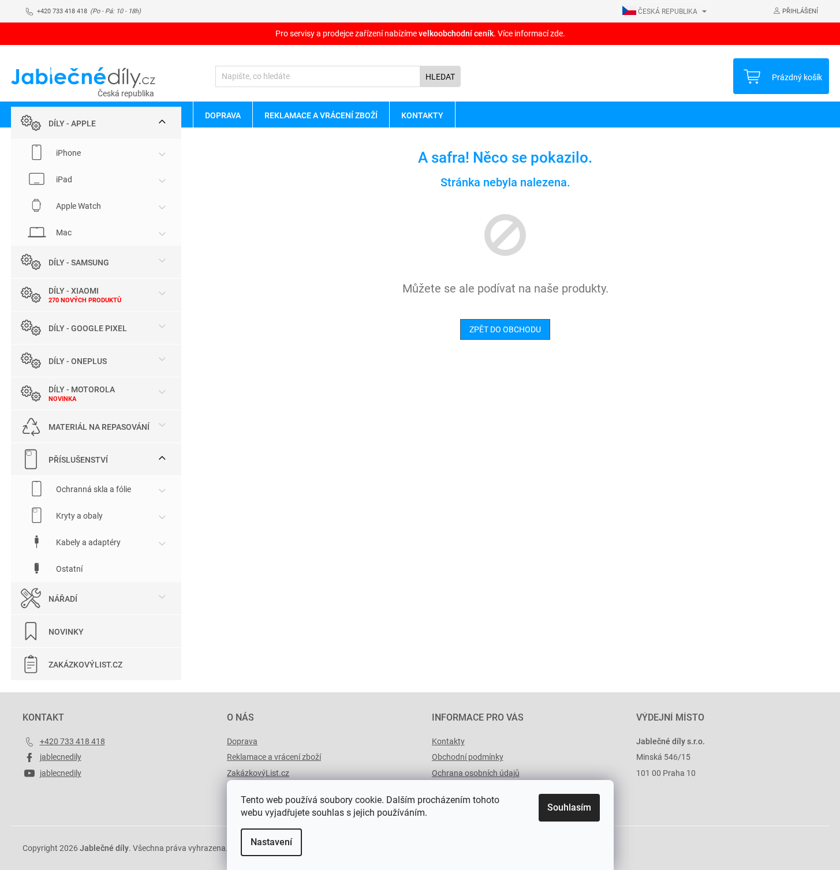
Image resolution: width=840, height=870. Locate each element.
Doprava (242, 741)
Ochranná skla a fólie (92, 489)
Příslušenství (78, 459)
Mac (63, 232)
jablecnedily (60, 757)
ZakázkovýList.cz (85, 664)
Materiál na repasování (99, 427)
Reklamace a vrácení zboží (274, 757)
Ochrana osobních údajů (476, 773)
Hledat (440, 76)
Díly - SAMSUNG (78, 262)
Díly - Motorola (81, 389)
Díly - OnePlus (77, 361)
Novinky (66, 631)
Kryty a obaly (78, 515)
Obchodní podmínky (467, 757)
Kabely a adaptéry (87, 542)
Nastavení (271, 842)
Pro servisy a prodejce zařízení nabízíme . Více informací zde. (420, 33)
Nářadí (62, 598)
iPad (63, 179)
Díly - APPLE (72, 123)
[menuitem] (222, 115)
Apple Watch (77, 206)
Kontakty (448, 741)
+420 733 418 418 (72, 741)
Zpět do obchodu (505, 329)
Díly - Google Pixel (87, 328)
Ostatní (68, 568)
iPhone (67, 153)
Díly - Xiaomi (73, 290)
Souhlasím (569, 807)
